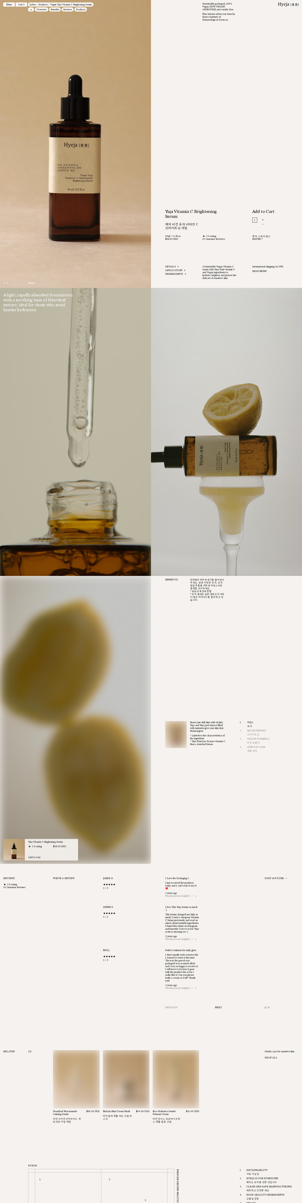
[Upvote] (192, 896)
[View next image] (113, 144)
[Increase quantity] (273, 219)
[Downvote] (195, 896)
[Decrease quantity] (273, 224)
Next (31, 283)
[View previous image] (38, 144)
